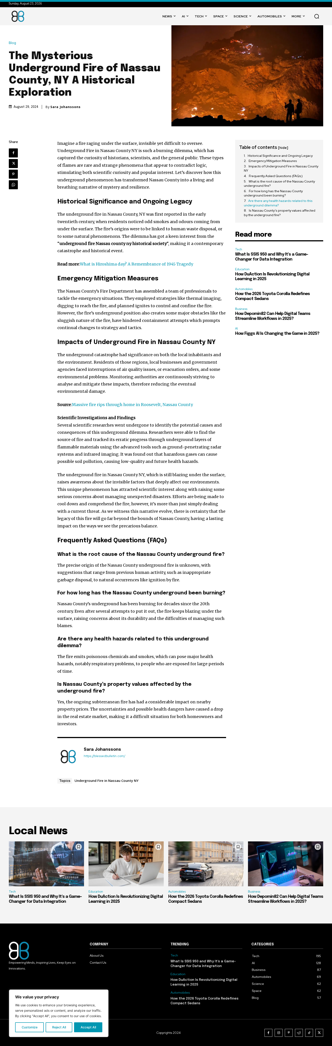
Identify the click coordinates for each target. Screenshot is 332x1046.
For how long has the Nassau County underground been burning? (273, 193)
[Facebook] (13, 152)
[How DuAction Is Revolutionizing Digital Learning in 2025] (126, 864)
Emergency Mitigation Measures (273, 161)
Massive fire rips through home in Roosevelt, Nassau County (132, 404)
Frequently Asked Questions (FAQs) (276, 176)
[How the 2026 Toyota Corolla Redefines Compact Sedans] (205, 864)
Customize (29, 1027)
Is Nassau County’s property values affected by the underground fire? (279, 212)
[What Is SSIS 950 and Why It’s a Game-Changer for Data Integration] (46, 864)
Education (242, 269)
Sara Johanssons (65, 107)
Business (241, 309)
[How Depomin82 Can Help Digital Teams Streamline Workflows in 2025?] (285, 864)
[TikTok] (309, 1033)
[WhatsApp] (13, 184)
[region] (58, 1013)
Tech (238, 249)
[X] (13, 163)
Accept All (88, 1027)
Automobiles (244, 289)
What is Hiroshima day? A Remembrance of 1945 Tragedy (136, 264)
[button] (316, 16)
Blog (12, 43)
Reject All (59, 1027)
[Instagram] (279, 1033)
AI (236, 328)
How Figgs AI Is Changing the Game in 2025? (277, 334)
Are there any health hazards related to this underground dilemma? (278, 203)
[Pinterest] (13, 174)
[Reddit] (299, 1033)
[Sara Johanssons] (68, 756)
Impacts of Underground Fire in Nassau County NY (281, 168)
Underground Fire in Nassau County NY (106, 780)
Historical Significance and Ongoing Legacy (280, 156)
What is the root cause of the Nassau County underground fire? (279, 183)
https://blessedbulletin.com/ (104, 756)
